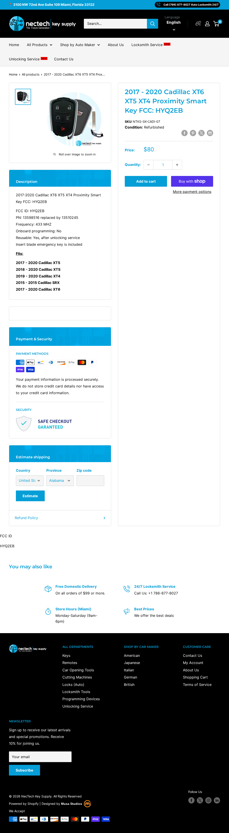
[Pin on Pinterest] (193, 132)
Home (14, 44)
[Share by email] (210, 132)
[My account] (198, 23)
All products (30, 74)
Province (54, 470)
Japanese (132, 662)
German (130, 677)
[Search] (152, 24)
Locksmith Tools (76, 691)
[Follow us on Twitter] (200, 800)
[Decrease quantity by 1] (148, 164)
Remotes (69, 662)
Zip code (84, 470)
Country (23, 470)
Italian (129, 670)
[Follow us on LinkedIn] (217, 800)
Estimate (30, 496)
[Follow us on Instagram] (208, 800)
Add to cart (146, 181)
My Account (193, 662)
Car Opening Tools (78, 670)
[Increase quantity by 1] (177, 164)
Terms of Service (197, 684)
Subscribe (24, 770)
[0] (216, 23)
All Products (37, 44)
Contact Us (63, 59)
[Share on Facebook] (184, 132)
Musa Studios (71, 804)
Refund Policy (26, 518)
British (129, 684)
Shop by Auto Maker (77, 44)
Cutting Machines (77, 677)
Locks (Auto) (73, 684)
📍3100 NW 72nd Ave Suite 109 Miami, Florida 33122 (51, 4)
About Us (116, 44)
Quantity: (133, 164)
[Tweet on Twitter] (201, 132)
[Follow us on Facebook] (191, 800)
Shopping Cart (195, 677)
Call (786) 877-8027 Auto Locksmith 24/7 (190, 4)
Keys (66, 655)
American (132, 655)
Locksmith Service (150, 44)
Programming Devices (81, 699)
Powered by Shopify (24, 804)
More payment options (192, 191)
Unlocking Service (27, 59)
